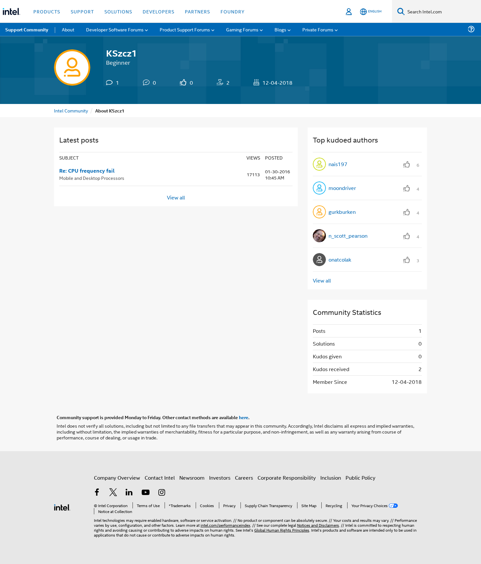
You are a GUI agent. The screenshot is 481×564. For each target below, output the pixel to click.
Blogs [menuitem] (280, 29)
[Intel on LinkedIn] (129, 493)
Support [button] (82, 11)
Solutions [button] (118, 11)
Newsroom (192, 477)
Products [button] (46, 11)
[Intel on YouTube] (145, 493)
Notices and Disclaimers (318, 525)
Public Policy (360, 477)
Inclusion (330, 477)
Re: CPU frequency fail (87, 170)
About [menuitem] (68, 29)
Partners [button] (197, 11)
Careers (244, 477)
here (243, 417)
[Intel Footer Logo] (62, 506)
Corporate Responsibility (287, 477)
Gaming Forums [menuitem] (242, 29)
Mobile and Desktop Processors (91, 177)
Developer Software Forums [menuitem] (115, 29)
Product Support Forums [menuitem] (185, 29)
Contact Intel (160, 477)
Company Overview (117, 477)
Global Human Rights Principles (281, 530)
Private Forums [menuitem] (317, 29)
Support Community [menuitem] (26, 29)
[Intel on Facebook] (96, 493)
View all (176, 197)
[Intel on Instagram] (161, 493)
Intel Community (71, 110)
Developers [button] (158, 11)
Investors (219, 477)
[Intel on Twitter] (113, 493)
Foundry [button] (233, 11)
